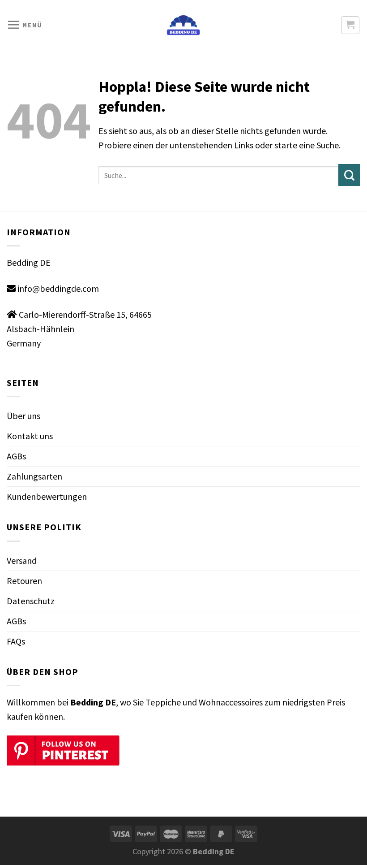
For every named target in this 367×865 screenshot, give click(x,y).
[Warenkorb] (350, 25)
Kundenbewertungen (47, 496)
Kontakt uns (30, 435)
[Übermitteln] (349, 175)
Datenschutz (31, 600)
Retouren (24, 580)
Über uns (23, 415)
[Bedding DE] (183, 25)
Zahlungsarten (34, 476)
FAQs (16, 641)
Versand (22, 560)
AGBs (16, 456)
